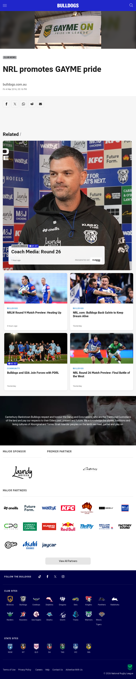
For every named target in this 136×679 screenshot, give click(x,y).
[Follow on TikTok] (39, 576)
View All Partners (68, 561)
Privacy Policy (24, 669)
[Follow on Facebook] (47, 576)
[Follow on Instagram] (63, 576)
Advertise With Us (74, 669)
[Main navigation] (5, 5)
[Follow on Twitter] (55, 576)
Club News (10, 57)
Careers (38, 669)
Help (47, 669)
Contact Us (57, 669)
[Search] (131, 5)
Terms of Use (9, 669)
